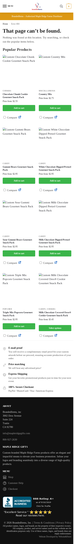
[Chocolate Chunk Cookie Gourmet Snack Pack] (19, 71)
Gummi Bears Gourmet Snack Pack (18, 168)
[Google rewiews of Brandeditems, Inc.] (37, 513)
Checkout (13, 489)
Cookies (7, 91)
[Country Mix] (55, 71)
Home (5, 24)
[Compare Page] (20, 117)
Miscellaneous (47, 91)
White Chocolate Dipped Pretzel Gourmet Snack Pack (55, 168)
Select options (55, 328)
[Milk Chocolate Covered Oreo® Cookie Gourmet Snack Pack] (55, 289)
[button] (68, 6)
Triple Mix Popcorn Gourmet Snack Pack (18, 314)
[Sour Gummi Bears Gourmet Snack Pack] (19, 216)
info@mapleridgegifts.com (16, 433)
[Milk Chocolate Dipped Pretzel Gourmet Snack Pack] (55, 216)
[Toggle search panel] (61, 6)
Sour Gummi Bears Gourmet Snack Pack (17, 241)
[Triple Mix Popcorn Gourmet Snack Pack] (19, 289)
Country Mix (45, 94)
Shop (10, 477)
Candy (6, 163)
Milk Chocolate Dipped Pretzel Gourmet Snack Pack (54, 241)
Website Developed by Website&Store (55, 536)
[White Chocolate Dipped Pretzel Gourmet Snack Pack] (55, 144)
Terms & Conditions (44, 522)
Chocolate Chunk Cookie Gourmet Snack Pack (15, 96)
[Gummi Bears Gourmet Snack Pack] (19, 144)
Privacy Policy (63, 522)
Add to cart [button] (19, 108)
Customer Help (15, 483)
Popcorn (7, 309)
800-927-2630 (10, 439)
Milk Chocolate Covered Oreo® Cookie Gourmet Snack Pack (55, 314)
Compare (11, 117)
